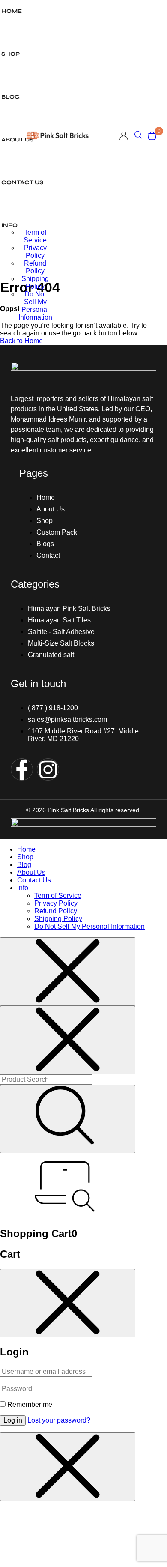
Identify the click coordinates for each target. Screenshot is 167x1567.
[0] (152, 135)
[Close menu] (67, 971)
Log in (12, 1420)
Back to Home (21, 340)
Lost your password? (58, 1420)
